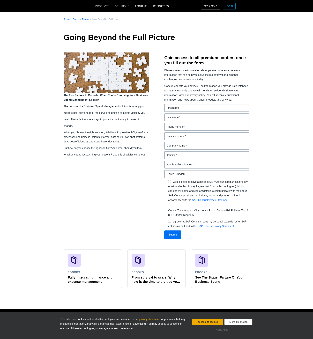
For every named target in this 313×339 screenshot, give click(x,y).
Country (169, 172)
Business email (173, 134)
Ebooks (85, 19)
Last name (170, 115)
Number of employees (178, 162)
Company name (174, 143)
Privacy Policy (222, 330)
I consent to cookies (207, 321)
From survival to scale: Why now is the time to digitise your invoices (156, 282)
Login (229, 6)
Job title (169, 153)
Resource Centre (71, 19)
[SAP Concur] (79, 6)
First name (170, 105)
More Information (238, 321)
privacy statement (149, 319)
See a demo (210, 6)
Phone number (173, 124)
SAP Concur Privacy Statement (210, 200)
